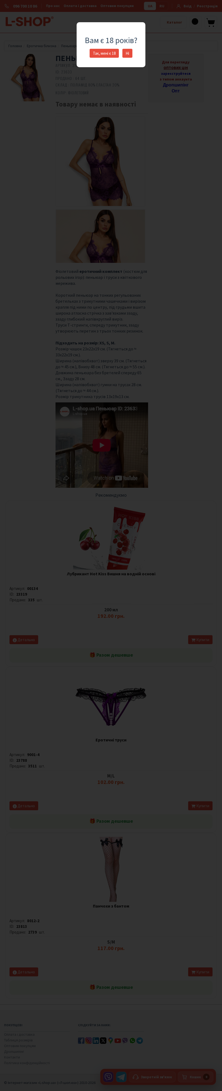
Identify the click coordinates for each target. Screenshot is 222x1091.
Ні (127, 53)
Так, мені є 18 (104, 53)
